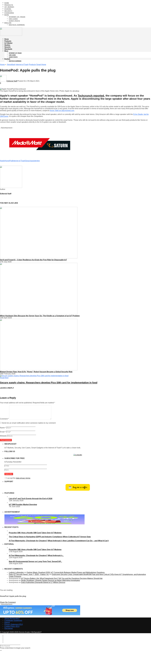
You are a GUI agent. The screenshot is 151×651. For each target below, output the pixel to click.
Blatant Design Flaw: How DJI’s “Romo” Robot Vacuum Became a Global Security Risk (36, 372)
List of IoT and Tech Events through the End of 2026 (30, 499)
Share (2, 602)
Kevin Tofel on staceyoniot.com (62, 110)
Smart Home (41, 64)
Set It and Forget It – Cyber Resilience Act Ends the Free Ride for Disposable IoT (33, 260)
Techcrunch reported (91, 95)
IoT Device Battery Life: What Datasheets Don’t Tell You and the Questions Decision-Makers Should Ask (61, 578)
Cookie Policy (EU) (11, 626)
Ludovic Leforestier (16, 572)
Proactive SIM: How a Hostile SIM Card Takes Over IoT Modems (35, 533)
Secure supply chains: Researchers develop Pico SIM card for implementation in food (48, 382)
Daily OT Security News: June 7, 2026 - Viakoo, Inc (29, 574)
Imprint (7, 622)
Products (8, 5)
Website (3, 436)
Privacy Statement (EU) (13, 624)
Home (6, 3)
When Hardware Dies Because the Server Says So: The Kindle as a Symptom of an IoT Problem (40, 316)
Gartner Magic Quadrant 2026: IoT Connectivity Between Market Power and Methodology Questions (66, 572)
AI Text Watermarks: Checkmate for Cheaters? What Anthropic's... (36, 555)
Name (3, 428)
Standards (9, 12)
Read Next (4, 378)
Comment (4, 419)
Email (3, 432)
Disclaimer (8, 628)
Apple (2, 161)
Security (8, 11)
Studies (7, 9)
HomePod (9, 161)
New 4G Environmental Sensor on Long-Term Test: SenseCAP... (35, 561)
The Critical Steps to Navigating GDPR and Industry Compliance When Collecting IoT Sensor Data (50, 537)
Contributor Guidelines (13, 620)
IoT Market (9, 7)
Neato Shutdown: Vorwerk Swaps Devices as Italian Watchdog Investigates (50, 580)
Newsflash (11, 64)
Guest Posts (14, 20)
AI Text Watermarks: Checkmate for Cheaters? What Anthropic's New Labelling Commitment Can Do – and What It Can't (59, 541)
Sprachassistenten (32, 161)
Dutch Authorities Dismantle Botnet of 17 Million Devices (43, 582)
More (6, 14)
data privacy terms (23, 478)
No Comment (10, 602)
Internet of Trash (17, 16)
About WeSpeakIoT (12, 618)
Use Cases (13, 18)
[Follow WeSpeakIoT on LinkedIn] (78, 455)
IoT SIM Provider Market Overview (23, 504)
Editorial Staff (12, 81)
